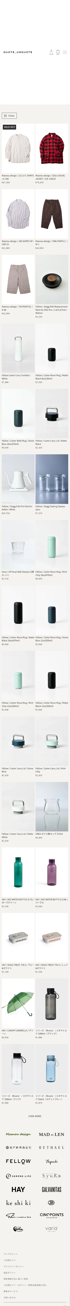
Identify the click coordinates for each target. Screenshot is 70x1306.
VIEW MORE (34, 1116)
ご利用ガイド (10, 1260)
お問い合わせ (10, 1297)
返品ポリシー (10, 1272)
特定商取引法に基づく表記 (16, 1278)
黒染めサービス (11, 1291)
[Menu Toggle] (65, 52)
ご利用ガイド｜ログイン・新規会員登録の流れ (25, 1285)
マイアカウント (11, 1254)
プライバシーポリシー (14, 1266)
